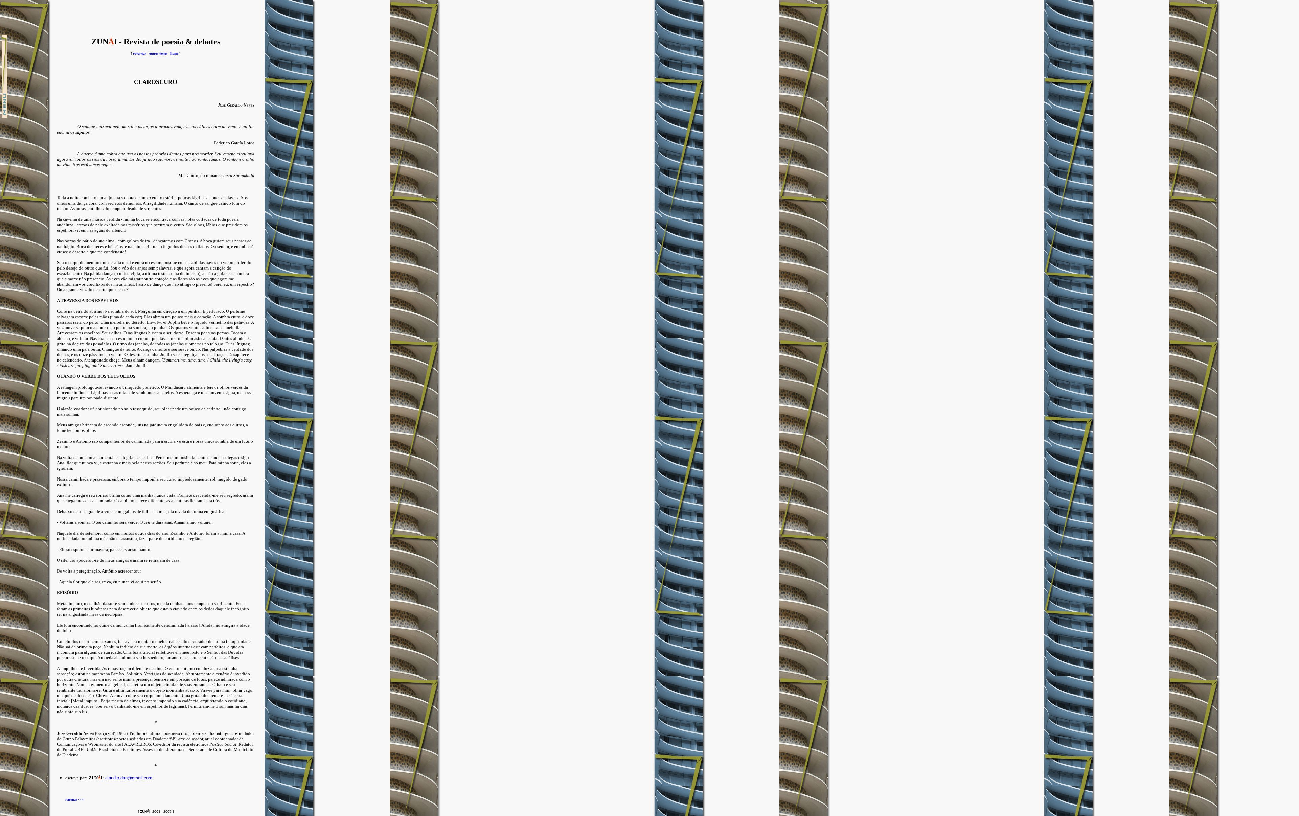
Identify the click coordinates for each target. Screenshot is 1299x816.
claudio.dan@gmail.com (128, 777)
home (174, 53)
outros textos (158, 53)
